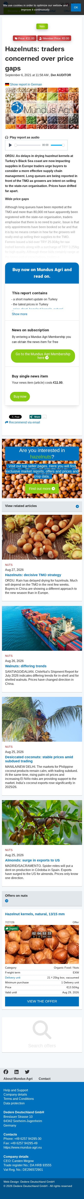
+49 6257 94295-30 (27, 1138)
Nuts (42, 26)
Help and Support (16, 1090)
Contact (44, 1078)
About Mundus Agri (18, 1078)
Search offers (42, 1045)
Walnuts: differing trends (25, 666)
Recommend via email (24, 422)
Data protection (14, 1103)
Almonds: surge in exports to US (32, 860)
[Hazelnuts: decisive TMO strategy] (42, 537)
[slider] (27, 145)
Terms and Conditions (19, 1098)
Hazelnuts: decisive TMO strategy (33, 575)
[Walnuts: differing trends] (42, 628)
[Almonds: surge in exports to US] (42, 822)
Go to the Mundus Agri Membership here (43, 356)
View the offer (42, 1001)
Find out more (40, 489)
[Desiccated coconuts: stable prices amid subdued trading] (42, 719)
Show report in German (25, 84)
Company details (15, 1094)
